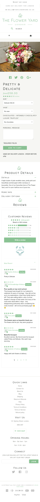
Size (5, 99)
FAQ (20, 402)
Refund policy (20, 412)
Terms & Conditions (20, 407)
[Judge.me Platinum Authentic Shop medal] (20, 250)
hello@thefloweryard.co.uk (21, 9)
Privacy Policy (20, 404)
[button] (7, 96)
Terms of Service (20, 410)
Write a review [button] (20, 240)
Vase (5, 107)
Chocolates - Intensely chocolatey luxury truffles (20, 117)
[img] (8, 269)
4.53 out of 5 (25, 220)
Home (20, 386)
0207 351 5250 (20, 2)
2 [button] (17, 360)
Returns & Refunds (20, 399)
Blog (20, 394)
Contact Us (20, 388)
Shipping (20, 396)
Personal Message (11, 128)
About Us (20, 391)
